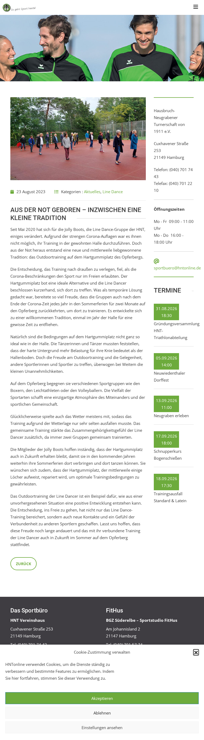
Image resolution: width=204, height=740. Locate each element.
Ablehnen (102, 713)
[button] (196, 652)
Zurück (23, 563)
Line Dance (113, 191)
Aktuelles (92, 191)
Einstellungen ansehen (102, 727)
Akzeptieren (102, 698)
